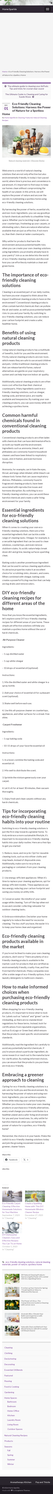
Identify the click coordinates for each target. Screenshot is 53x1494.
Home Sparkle (9, 9)
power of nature (19, 1264)
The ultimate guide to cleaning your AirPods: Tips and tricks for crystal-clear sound (28, 87)
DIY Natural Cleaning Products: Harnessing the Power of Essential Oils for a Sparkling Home (34, 1277)
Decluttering (10, 1358)
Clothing (8, 1353)
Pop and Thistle (42, 1482)
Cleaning (21, 118)
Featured (29, 118)
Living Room (12, 1424)
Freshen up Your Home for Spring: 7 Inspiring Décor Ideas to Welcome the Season (34, 1290)
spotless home (35, 1264)
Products (8, 1441)
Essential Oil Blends (13, 1370)
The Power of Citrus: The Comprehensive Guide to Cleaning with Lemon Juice (34, 1303)
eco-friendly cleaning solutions (20, 1262)
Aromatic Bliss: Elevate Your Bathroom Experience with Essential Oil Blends (32, 1316)
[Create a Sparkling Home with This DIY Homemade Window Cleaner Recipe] (35, 1196)
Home (4, 71)
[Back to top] (46, 1487)
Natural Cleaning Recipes (16, 1435)
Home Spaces (10, 1398)
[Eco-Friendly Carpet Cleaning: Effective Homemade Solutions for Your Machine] (12, 1196)
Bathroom (11, 1401)
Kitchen (11, 1415)
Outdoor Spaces (15, 1429)
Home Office (13, 1411)
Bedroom (11, 1406)
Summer (11, 1459)
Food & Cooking (11, 1386)
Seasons (8, 1446)
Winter (10, 1464)
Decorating (9, 1364)
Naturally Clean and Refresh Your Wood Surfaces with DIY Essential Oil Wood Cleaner (34, 1329)
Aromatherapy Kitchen (20, 1482)
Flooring (8, 1381)
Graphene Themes (22, 1490)
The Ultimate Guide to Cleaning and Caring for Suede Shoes (26, 95)
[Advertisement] (26, 41)
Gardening (9, 1392)
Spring (10, 1455)
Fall (8, 1450)
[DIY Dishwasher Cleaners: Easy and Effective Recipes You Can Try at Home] (12, 1227)
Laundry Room (13, 1420)
